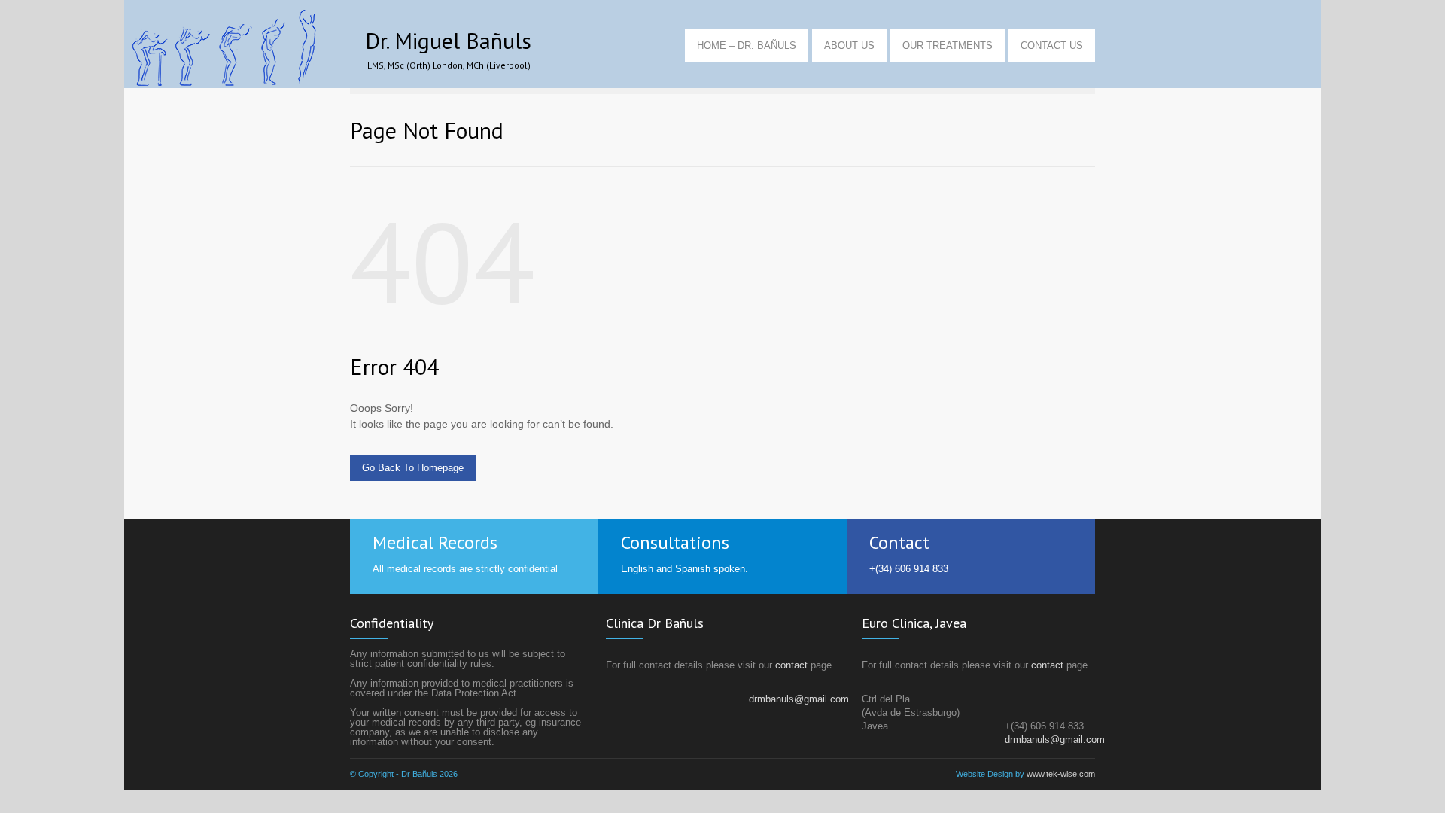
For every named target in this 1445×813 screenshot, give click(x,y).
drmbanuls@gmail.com (799, 699)
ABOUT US (849, 45)
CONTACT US (1052, 45)
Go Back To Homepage (413, 467)
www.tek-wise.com (1061, 773)
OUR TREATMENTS (947, 45)
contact (791, 665)
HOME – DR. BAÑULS (746, 45)
